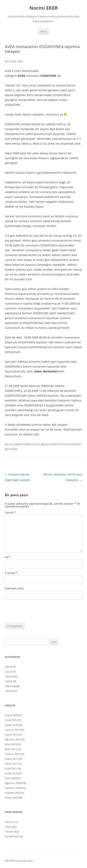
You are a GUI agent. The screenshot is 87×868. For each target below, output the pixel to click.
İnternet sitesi (14, 588)
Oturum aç (11, 822)
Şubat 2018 (11, 725)
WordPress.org (14, 836)
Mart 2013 (11, 744)
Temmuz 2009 (13, 788)
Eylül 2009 (11, 778)
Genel (8, 666)
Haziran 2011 (12, 754)
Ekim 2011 (11, 749)
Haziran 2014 (12, 729)
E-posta (11, 573)
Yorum (10, 512)
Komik (9, 681)
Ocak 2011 (11, 768)
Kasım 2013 (11, 734)
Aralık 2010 (11, 773)
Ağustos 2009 (13, 783)
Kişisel (17, 444)
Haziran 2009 (12, 792)
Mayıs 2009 (11, 797)
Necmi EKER (43, 8)
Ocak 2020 (11, 720)
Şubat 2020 (11, 715)
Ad (8, 557)
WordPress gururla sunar (19, 860)
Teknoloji (10, 686)
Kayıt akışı (11, 826)
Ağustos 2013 (13, 739)
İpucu (8, 671)
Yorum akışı (12, 831)
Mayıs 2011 (11, 759)
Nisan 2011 (11, 763)
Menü (43, 31)
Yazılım (9, 691)
